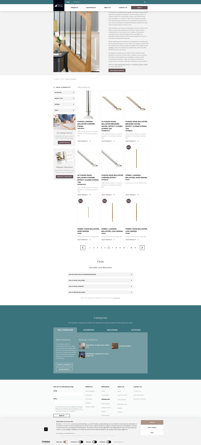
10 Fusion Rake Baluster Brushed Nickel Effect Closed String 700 (112, 125)
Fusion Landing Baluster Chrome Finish (86, 124)
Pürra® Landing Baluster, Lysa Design (112, 230)
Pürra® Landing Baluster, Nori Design (136, 176)
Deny (152, 432)
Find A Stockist (138, 395)
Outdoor (135, 330)
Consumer (77, 2)
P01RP (79, 233)
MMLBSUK (80, 128)
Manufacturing (122, 404)
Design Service (64, 142)
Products (74, 7)
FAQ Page (116, 298)
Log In (139, 7)
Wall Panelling (65, 330)
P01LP (127, 179)
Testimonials (105, 415)
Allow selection (152, 427)
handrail (111, 47)
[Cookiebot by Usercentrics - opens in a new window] (46, 442)
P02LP (103, 233)
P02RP (127, 233)
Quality (119, 408)
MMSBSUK (104, 179)
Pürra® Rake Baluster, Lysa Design (136, 230)
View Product (82, 141)
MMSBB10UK (105, 130)
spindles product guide (140, 64)
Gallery (103, 411)
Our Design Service (117, 70)
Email (55, 398)
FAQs (103, 391)
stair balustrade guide (122, 64)
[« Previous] (82, 247)
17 (135, 247)
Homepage (56, 79)
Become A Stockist (139, 399)
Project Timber (90, 407)
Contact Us (123, 7)
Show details (117, 442)
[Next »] (142, 247)
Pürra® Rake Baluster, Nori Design (88, 230)
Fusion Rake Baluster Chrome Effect (112, 176)
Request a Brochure (64, 176)
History (119, 412)
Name (55, 391)
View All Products (64, 364)
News (119, 391)
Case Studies (105, 403)
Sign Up (61, 415)
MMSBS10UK (81, 184)
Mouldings (112, 330)
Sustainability (121, 399)
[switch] (81, 442)
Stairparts (88, 330)
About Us (107, 7)
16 (131, 247)
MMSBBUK (129, 130)
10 (124, 247)
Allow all (152, 422)
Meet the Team (122, 395)
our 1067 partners (66, 424)
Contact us (137, 391)
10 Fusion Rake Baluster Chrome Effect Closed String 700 (88, 178)
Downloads (105, 395)
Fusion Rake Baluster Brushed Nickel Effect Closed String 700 (136, 125)
